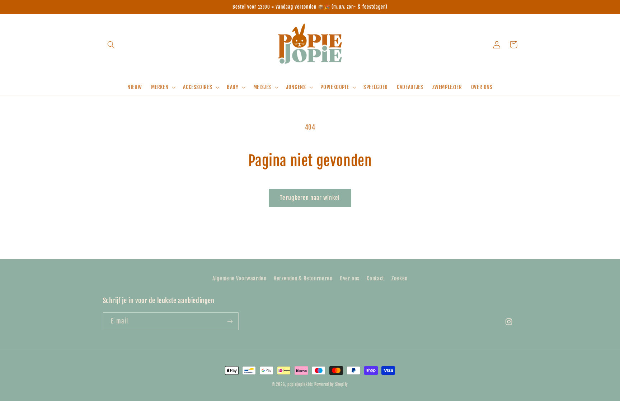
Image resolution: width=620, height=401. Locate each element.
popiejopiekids (300, 384)
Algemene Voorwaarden (239, 278)
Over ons (350, 278)
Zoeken (399, 278)
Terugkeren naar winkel (310, 197)
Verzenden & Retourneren (303, 278)
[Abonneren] (229, 321)
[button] (111, 44)
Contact (375, 278)
